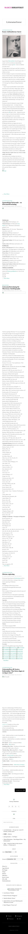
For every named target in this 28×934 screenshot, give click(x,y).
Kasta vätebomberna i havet (11, 32)
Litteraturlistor (7, 30)
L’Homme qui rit (12, 845)
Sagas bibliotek (5, 868)
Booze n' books (5, 877)
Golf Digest (14, 836)
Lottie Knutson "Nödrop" (9, 893)
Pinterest (11, 918)
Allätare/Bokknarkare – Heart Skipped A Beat (13, 839)
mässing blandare (7, 836)
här (14, 64)
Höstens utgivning (8, 574)
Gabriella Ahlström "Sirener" (9, 898)
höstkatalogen (17, 578)
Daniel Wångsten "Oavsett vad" (10, 905)
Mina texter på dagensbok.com (15, 889)
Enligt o (4, 871)
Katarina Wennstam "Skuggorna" (10, 895)
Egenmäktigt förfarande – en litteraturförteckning (12, 203)
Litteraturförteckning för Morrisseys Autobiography (11, 288)
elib (9, 112)
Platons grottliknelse (11, 271)
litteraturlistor (12, 61)
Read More (6, 194)
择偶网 (5, 834)
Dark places (4, 875)
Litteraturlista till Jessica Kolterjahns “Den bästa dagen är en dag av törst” (13, 671)
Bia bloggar (4, 870)
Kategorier (4, 859)
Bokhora (10, 834)
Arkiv (3, 852)
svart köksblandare (7, 830)
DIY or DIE (4, 879)
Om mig (11, 801)
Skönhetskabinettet (6, 880)
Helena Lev (4, 866)
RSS (19, 918)
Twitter (10, 916)
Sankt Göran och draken (19, 764)
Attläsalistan (16, 801)
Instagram (19, 916)
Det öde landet (10, 755)
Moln (10, 744)
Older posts (19, 790)
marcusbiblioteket (9, 33)
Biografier (5, 285)
